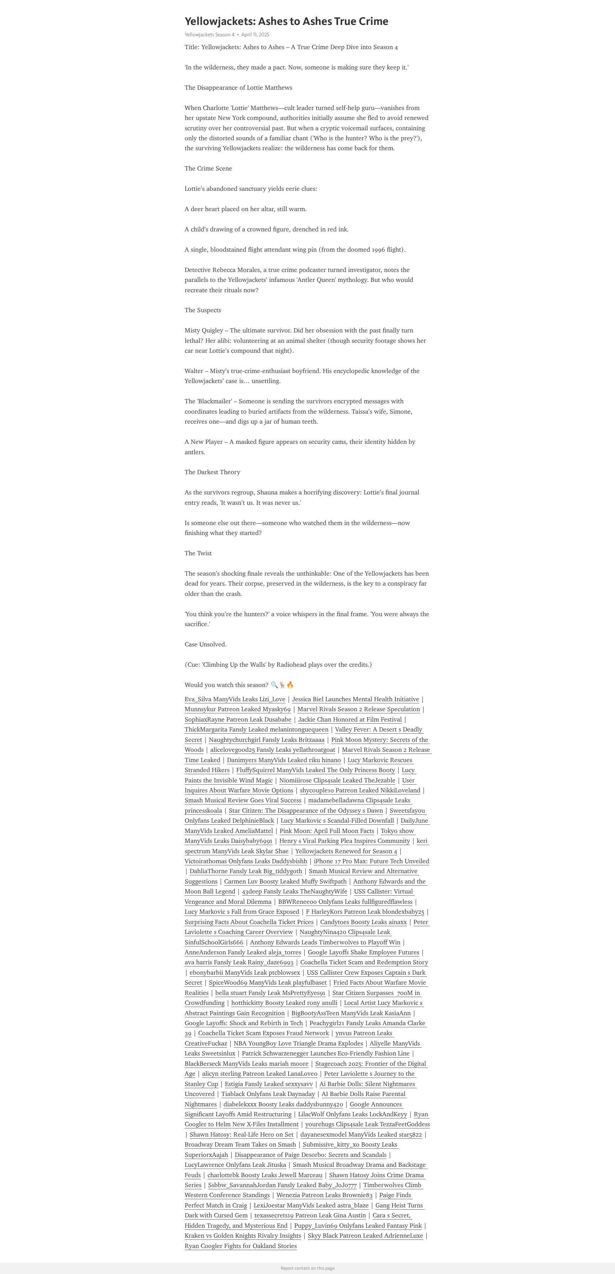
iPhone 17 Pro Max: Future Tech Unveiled (371, 861)
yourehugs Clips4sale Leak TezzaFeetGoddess (367, 1124)
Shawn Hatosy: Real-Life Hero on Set (242, 1134)
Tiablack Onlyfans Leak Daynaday (268, 1094)
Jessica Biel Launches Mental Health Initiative (355, 699)
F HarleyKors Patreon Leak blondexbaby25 (365, 912)
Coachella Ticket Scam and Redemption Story (364, 962)
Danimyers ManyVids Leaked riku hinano (284, 760)
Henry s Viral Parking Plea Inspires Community (344, 841)
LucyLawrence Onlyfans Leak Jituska (235, 1165)
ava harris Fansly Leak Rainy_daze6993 (239, 962)
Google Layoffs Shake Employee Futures (363, 952)
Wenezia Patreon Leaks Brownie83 (325, 1195)
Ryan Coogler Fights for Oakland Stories (241, 1246)
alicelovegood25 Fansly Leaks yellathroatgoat (272, 750)
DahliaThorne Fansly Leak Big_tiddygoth (246, 871)
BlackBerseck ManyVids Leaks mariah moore (247, 1064)
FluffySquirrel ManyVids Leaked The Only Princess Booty (315, 770)
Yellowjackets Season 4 (210, 34)
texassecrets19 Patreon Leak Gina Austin (310, 1215)
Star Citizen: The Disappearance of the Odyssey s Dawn (306, 810)
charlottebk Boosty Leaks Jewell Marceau (264, 1175)
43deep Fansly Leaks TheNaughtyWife (294, 891)
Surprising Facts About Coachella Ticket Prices (249, 922)
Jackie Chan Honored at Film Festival (350, 719)
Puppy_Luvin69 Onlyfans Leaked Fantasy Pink (358, 1226)
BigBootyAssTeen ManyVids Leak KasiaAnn (351, 1013)
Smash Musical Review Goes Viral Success (243, 800)
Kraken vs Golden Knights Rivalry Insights (243, 1235)
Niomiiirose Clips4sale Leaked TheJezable (337, 780)
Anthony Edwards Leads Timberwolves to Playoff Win (325, 942)
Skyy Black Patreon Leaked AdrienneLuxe (365, 1235)
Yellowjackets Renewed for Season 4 (346, 851)
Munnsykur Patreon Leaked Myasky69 (238, 709)
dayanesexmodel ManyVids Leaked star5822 (361, 1134)
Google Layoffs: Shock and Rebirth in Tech (244, 1023)
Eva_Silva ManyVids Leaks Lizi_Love (235, 699)
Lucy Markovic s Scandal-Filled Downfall (337, 820)
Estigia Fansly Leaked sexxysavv (269, 1084)
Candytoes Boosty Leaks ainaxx (363, 922)
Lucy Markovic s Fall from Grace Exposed (242, 912)
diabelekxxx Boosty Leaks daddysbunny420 (283, 1104)
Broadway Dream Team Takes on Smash (240, 1144)
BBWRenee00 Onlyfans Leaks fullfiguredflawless (345, 902)
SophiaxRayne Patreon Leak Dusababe (238, 719)
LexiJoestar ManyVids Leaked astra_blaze (311, 1205)
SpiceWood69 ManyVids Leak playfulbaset (268, 982)
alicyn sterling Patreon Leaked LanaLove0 (259, 1074)
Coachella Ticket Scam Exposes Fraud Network (263, 1033)
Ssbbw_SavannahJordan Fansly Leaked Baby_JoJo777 (282, 1185)
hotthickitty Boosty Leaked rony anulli (284, 1003)
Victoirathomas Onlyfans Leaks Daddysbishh (246, 861)
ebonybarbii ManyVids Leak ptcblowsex (245, 972)
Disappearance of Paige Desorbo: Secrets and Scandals (311, 1155)
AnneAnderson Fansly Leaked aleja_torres (243, 952)
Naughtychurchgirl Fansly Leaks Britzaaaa (267, 740)
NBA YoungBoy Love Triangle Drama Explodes (298, 1043)
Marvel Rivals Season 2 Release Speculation (359, 709)
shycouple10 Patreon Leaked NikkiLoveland (360, 790)
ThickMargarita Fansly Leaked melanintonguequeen (256, 729)
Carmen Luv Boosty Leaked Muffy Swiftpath (285, 881)
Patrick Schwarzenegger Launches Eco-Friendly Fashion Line (326, 1053)
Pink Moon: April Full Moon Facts (327, 831)
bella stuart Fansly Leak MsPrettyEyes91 (270, 993)
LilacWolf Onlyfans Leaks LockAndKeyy (352, 1114)
